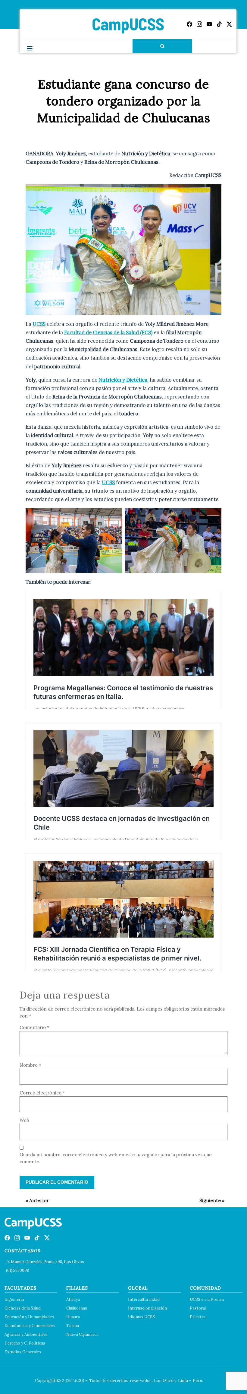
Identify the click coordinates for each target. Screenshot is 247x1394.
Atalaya (73, 1299)
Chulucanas (76, 1308)
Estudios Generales (23, 1351)
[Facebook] (189, 24)
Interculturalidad (144, 1299)
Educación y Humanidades (29, 1316)
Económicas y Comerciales (30, 1325)
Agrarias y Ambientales (26, 1334)
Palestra (197, 1316)
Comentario (34, 1027)
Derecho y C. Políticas (25, 1343)
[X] (229, 24)
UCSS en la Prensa (207, 1299)
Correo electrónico (42, 1093)
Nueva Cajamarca (82, 1334)
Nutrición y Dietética (122, 379)
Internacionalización (147, 1308)
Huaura (73, 1316)
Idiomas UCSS (141, 1316)
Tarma (72, 1325)
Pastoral (198, 1308)
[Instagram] (199, 24)
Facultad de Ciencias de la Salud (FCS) (108, 332)
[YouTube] (209, 24)
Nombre (30, 1065)
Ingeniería (14, 1299)
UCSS (39, 324)
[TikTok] (219, 24)
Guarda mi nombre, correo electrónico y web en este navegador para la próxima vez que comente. (116, 1158)
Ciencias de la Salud (23, 1308)
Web (24, 1120)
